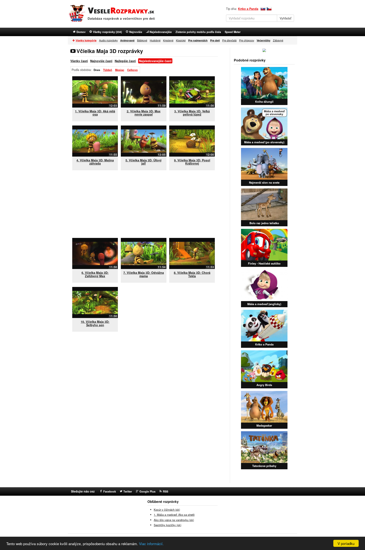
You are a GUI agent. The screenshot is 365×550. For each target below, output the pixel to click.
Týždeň (107, 70)
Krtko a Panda (248, 9)
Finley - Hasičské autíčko (264, 263)
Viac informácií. (151, 543)
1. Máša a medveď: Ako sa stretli (174, 515)
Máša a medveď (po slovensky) (264, 142)
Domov (81, 32)
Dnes (97, 70)
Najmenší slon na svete (264, 182)
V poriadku (346, 543)
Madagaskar (264, 425)
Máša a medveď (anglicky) (264, 304)
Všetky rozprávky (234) (107, 32)
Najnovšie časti (101, 61)
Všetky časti (79, 61)
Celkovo (132, 70)
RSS (165, 491)
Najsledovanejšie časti (155, 61)
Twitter (127, 491)
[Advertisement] (145, 204)
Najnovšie (135, 32)
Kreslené (168, 40)
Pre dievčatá (229, 40)
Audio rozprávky (108, 40)
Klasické (181, 40)
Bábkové (142, 40)
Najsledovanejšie (161, 32)
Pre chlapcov (246, 40)
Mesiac (119, 70)
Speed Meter (233, 32)
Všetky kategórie (86, 40)
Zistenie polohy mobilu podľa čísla (198, 32)
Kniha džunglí (264, 102)
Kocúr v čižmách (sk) (167, 510)
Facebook (109, 491)
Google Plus (147, 491)
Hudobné (155, 40)
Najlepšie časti (125, 61)
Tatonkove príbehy (264, 466)
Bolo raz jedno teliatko (264, 223)
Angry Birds (264, 385)
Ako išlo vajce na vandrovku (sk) (174, 520)
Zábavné (278, 40)
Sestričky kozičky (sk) (167, 525)
